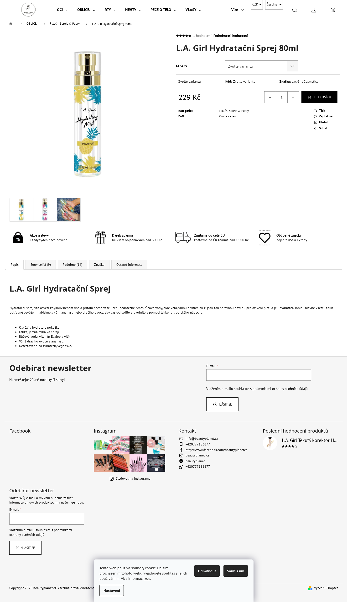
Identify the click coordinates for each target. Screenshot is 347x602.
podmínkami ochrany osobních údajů (280, 388)
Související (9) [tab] (41, 264)
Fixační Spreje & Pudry (234, 111)
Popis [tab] (15, 264)
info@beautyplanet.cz (202, 438)
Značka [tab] (99, 264)
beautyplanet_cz (197, 455)
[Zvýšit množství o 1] (293, 97)
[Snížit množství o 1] (270, 97)
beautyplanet (195, 461)
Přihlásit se (222, 404)
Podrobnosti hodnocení (230, 35)
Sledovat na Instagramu (133, 478)
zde (147, 578)
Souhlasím (235, 571)
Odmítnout (207, 571)
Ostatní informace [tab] (129, 264)
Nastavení (112, 590)
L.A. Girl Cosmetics (305, 81)
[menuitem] (62, 9)
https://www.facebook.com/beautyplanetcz (216, 450)
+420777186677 (198, 444)
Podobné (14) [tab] (72, 264)
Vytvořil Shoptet (326, 588)
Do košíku (322, 97)
